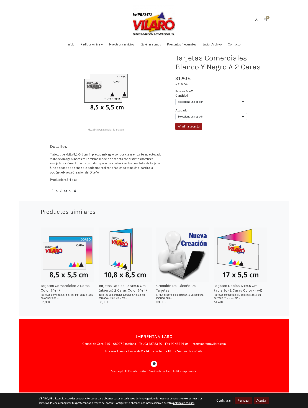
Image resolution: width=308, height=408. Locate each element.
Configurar (223, 400)
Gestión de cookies (160, 371)
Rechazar (243, 400)
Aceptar (261, 400)
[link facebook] (154, 363)
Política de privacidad (185, 371)
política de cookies (183, 402)
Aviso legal (117, 371)
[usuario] (256, 19)
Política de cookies (136, 371)
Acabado (181, 110)
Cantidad (181, 95)
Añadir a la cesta (189, 126)
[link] (154, 19)
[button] (92, 44)
